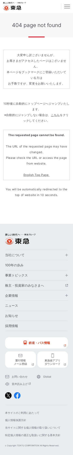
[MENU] (67, 6)
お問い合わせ (20, 376)
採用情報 (11, 326)
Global (47, 376)
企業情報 (11, 296)
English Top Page (37, 175)
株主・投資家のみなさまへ (36, 285)
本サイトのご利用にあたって (22, 412)
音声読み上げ (24, 384)
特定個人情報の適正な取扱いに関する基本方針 (32, 435)
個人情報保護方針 (15, 420)
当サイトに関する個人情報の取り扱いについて (32, 427)
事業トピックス (16, 275)
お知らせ (11, 316)
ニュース (11, 305)
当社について (15, 255)
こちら (55, 115)
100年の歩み (14, 265)
